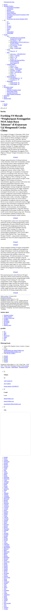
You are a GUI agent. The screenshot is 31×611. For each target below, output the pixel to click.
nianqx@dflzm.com (19, 350)
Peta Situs (7, 367)
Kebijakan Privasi (23, 367)
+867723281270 (8, 381)
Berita (5, 105)
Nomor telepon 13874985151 (11, 386)
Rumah (5, 104)
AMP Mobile (14, 367)
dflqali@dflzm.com (9, 350)
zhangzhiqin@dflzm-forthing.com (12, 352)
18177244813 (7, 383)
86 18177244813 (11, 353)
